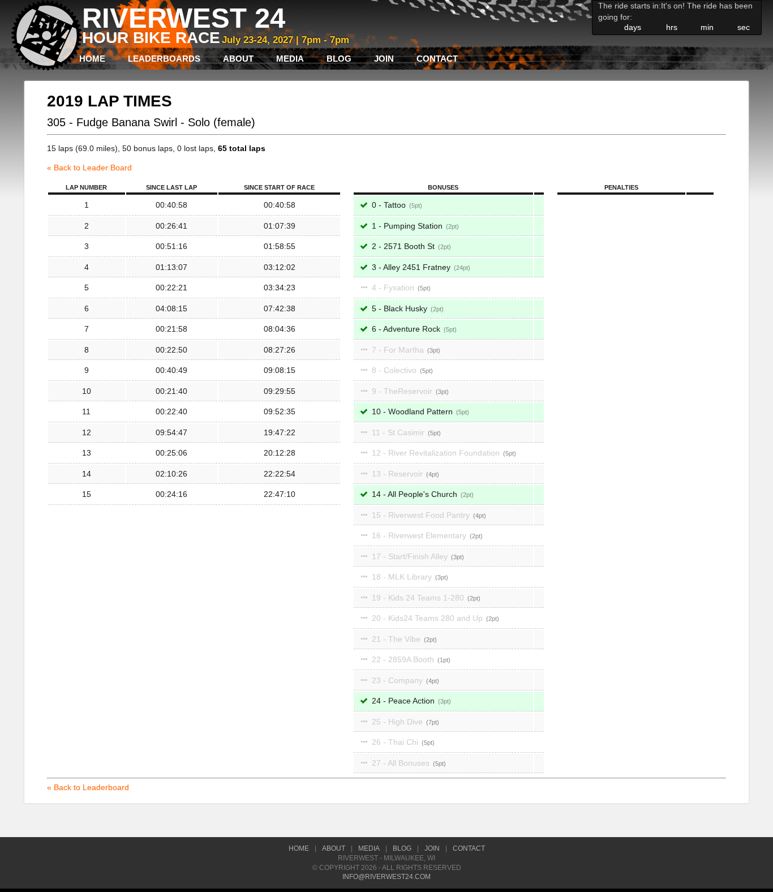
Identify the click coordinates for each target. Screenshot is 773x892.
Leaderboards (164, 58)
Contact (437, 58)
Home (92, 58)
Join (384, 58)
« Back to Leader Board (89, 167)
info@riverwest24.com (386, 877)
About (238, 58)
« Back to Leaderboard (88, 787)
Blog (339, 58)
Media (290, 58)
